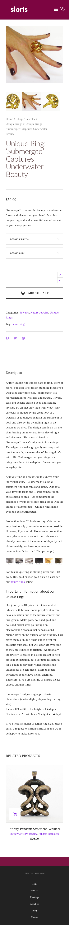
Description (14, 373)
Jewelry (30, 119)
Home (9, 119)
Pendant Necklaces (49, 833)
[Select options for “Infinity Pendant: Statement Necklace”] (15, 814)
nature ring (18, 324)
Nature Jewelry (39, 312)
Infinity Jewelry (18, 833)
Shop (19, 119)
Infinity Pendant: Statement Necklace (35, 829)
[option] (34, 54)
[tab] (14, 372)
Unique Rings (14, 123)
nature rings (18, 581)
